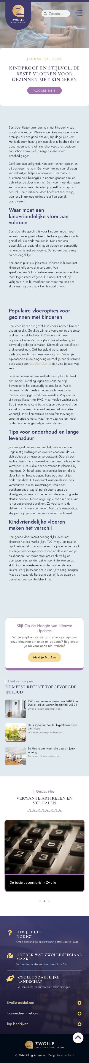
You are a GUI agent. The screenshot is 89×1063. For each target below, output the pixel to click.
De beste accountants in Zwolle (33, 882)
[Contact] (10, 933)
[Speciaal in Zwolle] (10, 955)
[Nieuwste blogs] (45, 847)
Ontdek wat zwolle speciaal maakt (49, 956)
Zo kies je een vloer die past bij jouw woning (51, 750)
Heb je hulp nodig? (29, 934)
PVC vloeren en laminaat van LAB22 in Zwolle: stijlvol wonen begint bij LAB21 (53, 703)
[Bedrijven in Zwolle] (10, 978)
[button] (78, 13)
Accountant (44, 90)
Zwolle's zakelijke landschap (38, 979)
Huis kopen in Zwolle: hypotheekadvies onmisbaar (52, 727)
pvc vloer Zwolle (39, 363)
